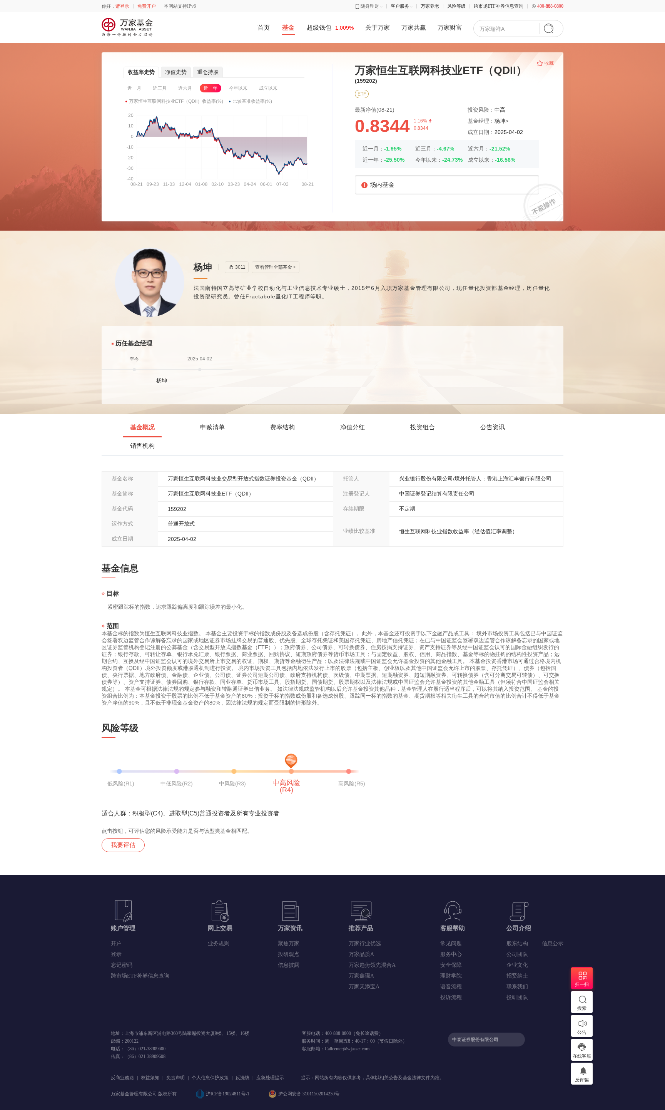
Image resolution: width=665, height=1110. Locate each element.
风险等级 (456, 6)
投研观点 (288, 954)
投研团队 (517, 997)
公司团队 (517, 954)
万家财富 (450, 27)
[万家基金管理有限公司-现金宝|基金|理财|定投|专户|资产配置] (128, 27)
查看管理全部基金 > (275, 267)
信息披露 (288, 965)
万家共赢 (413, 27)
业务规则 (218, 943)
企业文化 (517, 965)
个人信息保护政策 (210, 1077)
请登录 (122, 6)
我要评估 (123, 845)
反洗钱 (242, 1077)
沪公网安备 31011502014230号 (308, 1094)
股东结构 (517, 943)
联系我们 (517, 986)
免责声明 (175, 1077)
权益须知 (150, 1077)
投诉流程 (451, 997)
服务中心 (451, 954)
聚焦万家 (288, 943)
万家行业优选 (365, 943)
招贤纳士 (517, 976)
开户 (116, 943)
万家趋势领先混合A (372, 965)
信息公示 (552, 943)
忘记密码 (121, 965)
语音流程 (451, 986)
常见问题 (451, 943)
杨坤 (500, 121)
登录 (116, 954)
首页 (263, 27)
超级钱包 (330, 27)
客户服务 (400, 6)
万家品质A (361, 954)
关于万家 (377, 27)
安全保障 (451, 965)
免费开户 (146, 6)
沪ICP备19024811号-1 (227, 1094)
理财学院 (451, 976)
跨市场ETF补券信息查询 (498, 6)
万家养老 (430, 6)
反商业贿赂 (122, 1077)
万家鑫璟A (361, 976)
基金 (288, 27)
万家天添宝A (364, 986)
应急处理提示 (270, 1077)
